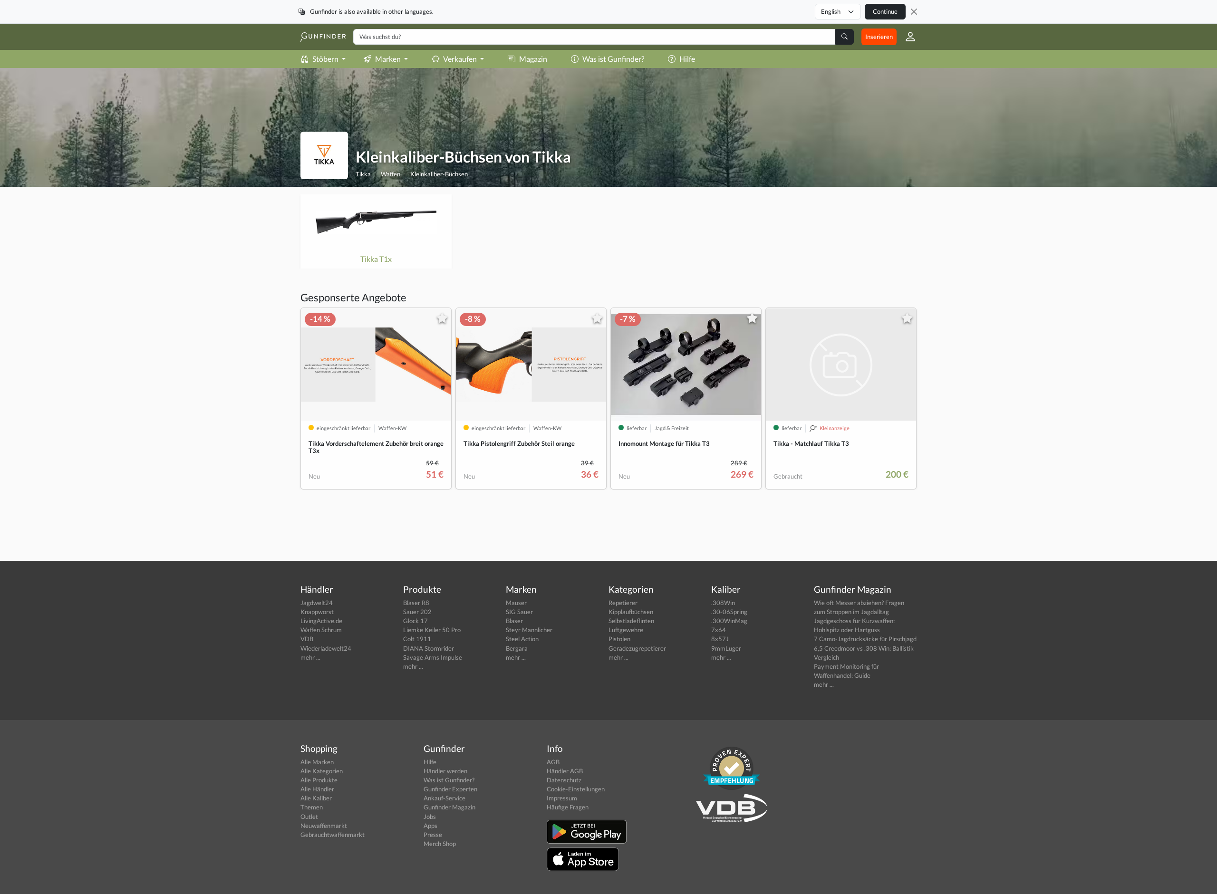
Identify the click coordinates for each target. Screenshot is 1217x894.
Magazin (533, 58)
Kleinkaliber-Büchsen (439, 174)
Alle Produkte (319, 780)
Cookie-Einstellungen (576, 789)
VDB (306, 639)
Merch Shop (440, 843)
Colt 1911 (417, 639)
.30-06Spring (729, 611)
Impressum (562, 798)
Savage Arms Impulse (432, 657)
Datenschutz (564, 780)
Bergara (517, 648)
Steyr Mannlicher (529, 630)
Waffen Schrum (321, 630)
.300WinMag (729, 621)
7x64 (718, 630)
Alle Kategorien (321, 771)
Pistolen (619, 639)
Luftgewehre (625, 630)
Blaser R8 (416, 602)
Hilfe (687, 58)
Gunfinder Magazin (449, 807)
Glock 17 (415, 621)
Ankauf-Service (444, 798)
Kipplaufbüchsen (630, 611)
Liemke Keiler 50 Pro (432, 630)
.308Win (723, 602)
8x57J (720, 639)
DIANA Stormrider (428, 648)
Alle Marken (317, 762)
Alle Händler (317, 789)
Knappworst (317, 611)
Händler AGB (565, 771)
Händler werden (445, 771)
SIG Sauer (519, 611)
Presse (433, 834)
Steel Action (522, 639)
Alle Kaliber (316, 798)
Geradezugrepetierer (637, 648)
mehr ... (310, 657)
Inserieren (879, 36)
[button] (907, 37)
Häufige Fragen (568, 807)
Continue (885, 11)
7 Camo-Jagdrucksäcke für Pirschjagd (865, 639)
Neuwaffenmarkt (323, 825)
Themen (311, 807)
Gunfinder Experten (450, 789)
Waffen (390, 174)
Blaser (514, 621)
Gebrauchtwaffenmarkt (332, 834)
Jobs (430, 816)
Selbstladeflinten (631, 621)
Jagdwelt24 (316, 602)
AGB (553, 762)
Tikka (363, 174)
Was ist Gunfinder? (613, 58)
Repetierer (622, 602)
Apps (430, 825)
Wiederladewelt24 (325, 648)
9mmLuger (726, 648)
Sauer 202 (417, 611)
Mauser (516, 602)
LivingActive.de (321, 621)
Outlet (309, 816)
